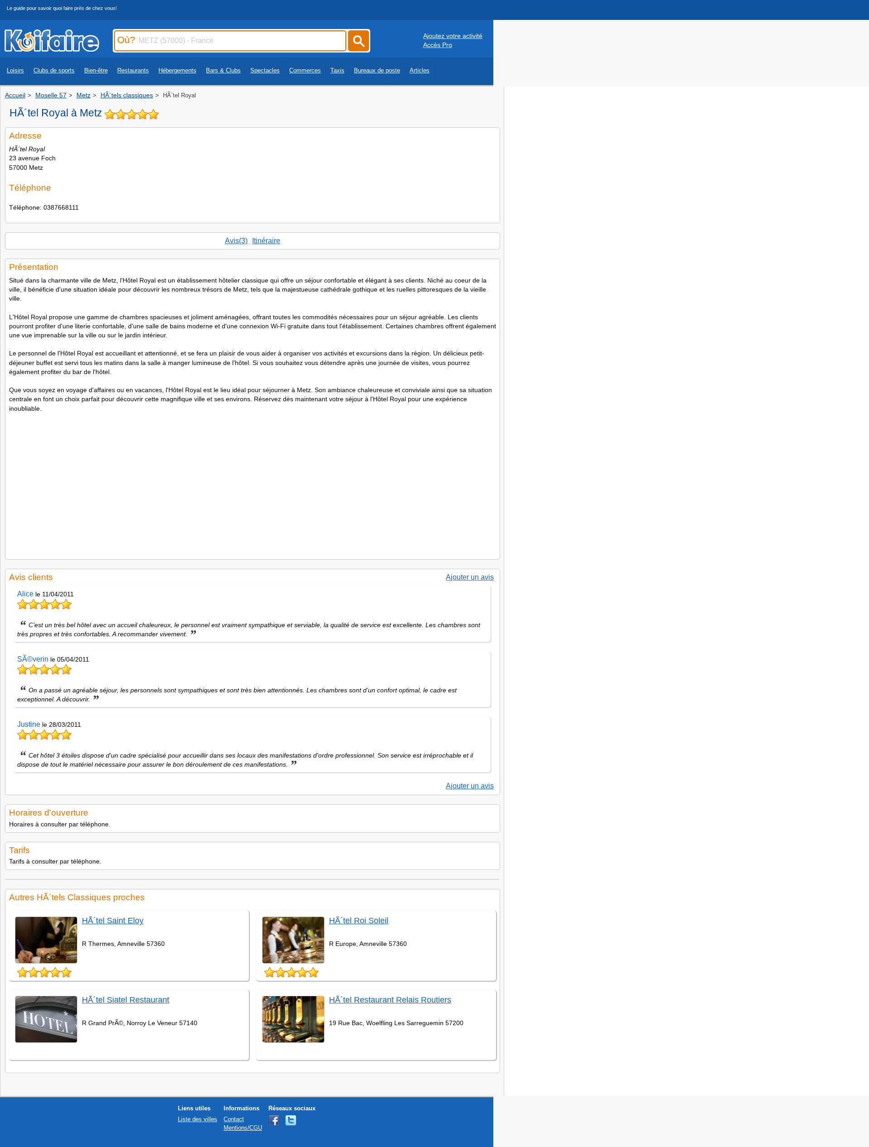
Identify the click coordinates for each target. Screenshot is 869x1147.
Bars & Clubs (223, 70)
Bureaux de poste (377, 70)
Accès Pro (437, 44)
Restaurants (133, 70)
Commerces (305, 70)
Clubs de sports (54, 70)
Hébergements (177, 70)
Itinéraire (266, 241)
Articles (420, 70)
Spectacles (265, 70)
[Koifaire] (52, 48)
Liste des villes (197, 1119)
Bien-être (96, 70)
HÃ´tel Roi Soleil (358, 920)
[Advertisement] (253, 483)
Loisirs (15, 70)
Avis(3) (236, 241)
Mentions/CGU (243, 1127)
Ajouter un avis (470, 577)
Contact (234, 1119)
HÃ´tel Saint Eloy (112, 920)
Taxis (337, 70)
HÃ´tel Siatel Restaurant (125, 999)
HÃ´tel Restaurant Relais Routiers (390, 999)
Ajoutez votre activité (452, 35)
